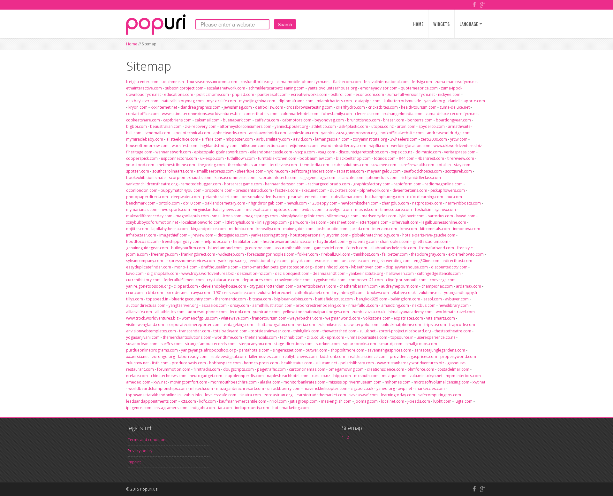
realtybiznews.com (300, 356)
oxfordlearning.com (425, 196)
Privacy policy (140, 450)
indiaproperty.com (252, 407)
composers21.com (366, 280)
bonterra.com (420, 120)
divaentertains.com (409, 190)
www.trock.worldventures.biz (152, 318)
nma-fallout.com (363, 305)
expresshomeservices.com (190, 260)
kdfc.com (207, 401)
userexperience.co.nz (436, 337)
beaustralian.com (166, 126)
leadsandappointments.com (152, 401)
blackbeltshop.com (353, 158)
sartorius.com (440, 216)
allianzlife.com (139, 311)
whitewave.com (235, 318)
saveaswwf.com (363, 395)
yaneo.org (385, 388)
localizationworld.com (201, 222)
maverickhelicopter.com (325, 388)
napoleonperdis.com (244, 375)
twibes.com (312, 209)
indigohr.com (203, 407)
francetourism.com (269, 318)
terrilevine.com (283, 164)
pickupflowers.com (447, 190)
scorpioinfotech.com (277, 177)
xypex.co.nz (401, 152)
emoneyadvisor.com (378, 88)
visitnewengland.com (145, 324)
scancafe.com (350, 177)
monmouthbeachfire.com (233, 382)
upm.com (335, 337)
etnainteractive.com (144, 88)
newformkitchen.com (360, 203)
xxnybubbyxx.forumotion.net (152, 222)
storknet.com (328, 343)
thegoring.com (211, 164)
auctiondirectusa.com (145, 305)
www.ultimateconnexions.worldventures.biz (201, 113)
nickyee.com (449, 94)
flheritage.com (139, 152)
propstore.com (218, 190)
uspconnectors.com (179, 158)
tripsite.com (435, 324)
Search (285, 24)
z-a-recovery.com (200, 126)
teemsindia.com (314, 164)
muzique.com (394, 375)
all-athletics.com (170, 311)
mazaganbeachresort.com (240, 388)
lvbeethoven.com (366, 267)
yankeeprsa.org (232, 260)
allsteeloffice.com (182, 139)
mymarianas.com (141, 209)
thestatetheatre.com (453, 331)
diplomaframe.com (296, 101)
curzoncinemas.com (307, 369)
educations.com (178, 94)
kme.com (408, 228)
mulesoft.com (258, 209)
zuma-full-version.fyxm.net (411, 94)
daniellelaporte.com (466, 101)
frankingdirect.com (198, 254)
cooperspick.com (142, 158)
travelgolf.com (339, 209)
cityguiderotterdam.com (271, 286)
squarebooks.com (359, 343)
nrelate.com (137, 375)
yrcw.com (458, 139)
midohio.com (241, 228)
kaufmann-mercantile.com (242, 401)
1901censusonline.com (234, 292)
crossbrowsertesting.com (309, 107)
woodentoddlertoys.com (343, 145)
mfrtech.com (201, 388)
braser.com (393, 120)
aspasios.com (214, 305)
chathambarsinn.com (358, 286)
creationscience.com (385, 369)
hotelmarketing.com (290, 407)
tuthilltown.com (241, 158)
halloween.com (400, 273)
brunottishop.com (363, 120)
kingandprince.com (208, 228)
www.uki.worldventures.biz (458, 145)
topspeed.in (157, 299)
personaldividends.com (263, 196)
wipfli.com (378, 145)
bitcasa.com (260, 299)
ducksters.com (343, 190)
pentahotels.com (254, 350)
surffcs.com (171, 343)
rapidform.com (407, 184)
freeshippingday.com (181, 241)
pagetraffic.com (271, 369)
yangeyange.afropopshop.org (208, 350)
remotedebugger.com (201, 184)
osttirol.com (341, 94)
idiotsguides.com (232, 235)
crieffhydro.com (350, 107)
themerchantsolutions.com (187, 337)
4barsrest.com (431, 158)
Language (469, 23)
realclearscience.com (367, 356)
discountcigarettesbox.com (363, 152)
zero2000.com (434, 139)
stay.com (462, 164)
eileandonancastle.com (271, 152)
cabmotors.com (296, 120)
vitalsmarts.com (440, 318)
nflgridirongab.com (266, 203)
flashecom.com (347, 81)
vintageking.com (238, 324)
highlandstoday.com (219, 145)
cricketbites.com (383, 107)
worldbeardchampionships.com (157, 388)
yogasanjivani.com (143, 337)
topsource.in (401, 337)
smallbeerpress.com (215, 171)
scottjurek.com (458, 171)
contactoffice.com (142, 113)
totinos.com (385, 158)
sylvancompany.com (144, 260)
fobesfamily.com (337, 113)
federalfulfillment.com (184, 280)
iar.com (225, 407)
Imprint (134, 462)
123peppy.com (323, 203)
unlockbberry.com (283, 388)
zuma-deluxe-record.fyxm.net (452, 113)
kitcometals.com (435, 228)
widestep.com (231, 254)
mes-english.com (336, 401)
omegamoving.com (346, 369)
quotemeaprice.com (419, 88)
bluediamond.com (225, 248)
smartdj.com (390, 343)
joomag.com (366, 401)
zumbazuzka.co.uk (368, 311)
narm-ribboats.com (463, 203)
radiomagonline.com (444, 184)
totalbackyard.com (230, 331)
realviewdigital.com (228, 356)
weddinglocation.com (410, 145)
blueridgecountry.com (191, 299)
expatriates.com (408, 318)
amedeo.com (138, 382)
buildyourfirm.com (188, 248)
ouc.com (454, 196)
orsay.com (239, 305)
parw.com (299, 222)
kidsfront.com (332, 356)
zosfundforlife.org (256, 81)
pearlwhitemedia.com (308, 196)
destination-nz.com (254, 273)
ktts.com (188, 401)
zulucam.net (326, 363)
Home (418, 23)
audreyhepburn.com (399, 286)
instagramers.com (171, 407)
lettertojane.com (374, 222)
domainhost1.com (331, 267)
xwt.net (479, 382)
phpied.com (243, 94)
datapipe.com (368, 101)
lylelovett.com (412, 216)
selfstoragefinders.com (312, 171)
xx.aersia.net (137, 356)
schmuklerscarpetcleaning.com (276, 88)
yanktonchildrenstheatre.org (152, 184)
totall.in (444, 164)
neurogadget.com (206, 375)
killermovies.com (264, 356)
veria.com (306, 324)
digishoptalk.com (162, 273)
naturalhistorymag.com (183, 101)
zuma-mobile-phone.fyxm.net (303, 81)
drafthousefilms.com (219, 267)
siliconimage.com (343, 216)
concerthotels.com (260, 113)
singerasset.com (287, 350)
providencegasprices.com (413, 356)
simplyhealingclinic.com (302, 216)
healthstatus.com (296, 363)
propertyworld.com (458, 356)
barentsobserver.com (316, 286)
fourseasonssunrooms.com (212, 81)
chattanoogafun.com (275, 324)
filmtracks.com (206, 369)
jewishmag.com (238, 107)
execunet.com (314, 190)
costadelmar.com (453, 369)
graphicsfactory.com (371, 184)
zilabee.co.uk (404, 292)
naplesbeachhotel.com (287, 375)
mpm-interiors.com (463, 375)
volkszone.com (376, 318)
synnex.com (445, 209)
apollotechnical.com (191, 133)
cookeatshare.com (143, 120)
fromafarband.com (436, 248)
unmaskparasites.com (367, 337)
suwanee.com (383, 164)
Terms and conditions (147, 439)
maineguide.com (298, 228)
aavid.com (302, 139)
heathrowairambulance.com (288, 241)
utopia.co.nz (382, 126)
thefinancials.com (261, 337)
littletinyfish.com (239, 222)
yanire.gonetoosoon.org (148, 286)
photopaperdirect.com (147, 196)
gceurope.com (258, 248)
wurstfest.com (184, 145)
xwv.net (160, 382)
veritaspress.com (459, 152)
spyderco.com (432, 126)
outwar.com (316, 350)
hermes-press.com (261, 363)
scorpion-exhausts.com (190, 177)
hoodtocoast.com (142, 241)
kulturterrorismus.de (402, 101)
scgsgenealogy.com (317, 177)
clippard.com (186, 286)
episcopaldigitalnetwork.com (220, 152)
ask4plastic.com (353, 126)
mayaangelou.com (384, 171)
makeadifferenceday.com (149, 216)
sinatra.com (250, 395)
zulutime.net (430, 292)
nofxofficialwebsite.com (402, 133)
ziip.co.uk (315, 337)
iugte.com (464, 401)
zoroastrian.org (278, 395)
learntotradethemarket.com (321, 395)
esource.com (326, 260)
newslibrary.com (454, 305)
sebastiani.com (350, 171)
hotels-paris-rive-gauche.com (428, 235)
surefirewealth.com (416, 164)
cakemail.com (207, 120)
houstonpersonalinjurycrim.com (319, 235)
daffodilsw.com (269, 107)
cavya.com (200, 292)
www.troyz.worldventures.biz (207, 273)
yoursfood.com (140, 164)
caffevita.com (267, 120)
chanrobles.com (394, 241)
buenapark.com (237, 120)
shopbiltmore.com (347, 350)
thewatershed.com (339, 331)
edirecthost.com (457, 260)
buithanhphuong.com (384, 196)
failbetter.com (395, 254)
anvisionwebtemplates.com (151, 331)
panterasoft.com (272, 94)
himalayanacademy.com (411, 311)
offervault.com (405, 222)
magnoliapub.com (192, 216)
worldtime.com (228, 337)
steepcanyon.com (255, 343)
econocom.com (370, 94)
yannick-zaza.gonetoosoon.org (349, 133)
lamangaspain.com (332, 139)
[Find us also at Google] (482, 5)
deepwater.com (185, 196)
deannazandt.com (329, 273)
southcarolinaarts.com (172, 171)
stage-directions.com (293, 343)
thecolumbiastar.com (247, 164)
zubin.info (193, 395)
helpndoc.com (217, 241)
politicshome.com (212, 94)
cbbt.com (154, 292)
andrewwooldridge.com (449, 133)
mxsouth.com (366, 375)
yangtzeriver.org (183, 305)
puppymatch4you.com (181, 190)
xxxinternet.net (164, 107)
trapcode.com (462, 324)
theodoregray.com (428, 254)
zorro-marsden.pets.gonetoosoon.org (277, 267)
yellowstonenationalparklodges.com (316, 311)
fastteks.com (286, 190)
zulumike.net (329, 324)
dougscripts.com (238, 369)
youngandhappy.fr (461, 292)
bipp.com (342, 375)
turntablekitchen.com (277, 158)
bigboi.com (136, 126)
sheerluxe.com (250, 171)
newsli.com (297, 203)
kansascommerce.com (235, 177)
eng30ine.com (426, 260)
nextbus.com (423, 305)
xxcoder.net (177, 292)
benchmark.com (140, 203)
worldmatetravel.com (455, 311)
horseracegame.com (243, 184)
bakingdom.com (405, 299)
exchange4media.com (402, 113)
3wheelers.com (404, 139)
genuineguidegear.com (147, 248)
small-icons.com (226, 216)
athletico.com (323, 126)
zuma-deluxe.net (455, 107)
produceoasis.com (189, 363)
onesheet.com (342, 222)
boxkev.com (378, 292)
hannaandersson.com (285, 184)
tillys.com (134, 299)
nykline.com (277, 171)
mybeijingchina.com (257, 101)
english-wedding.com (391, 260)
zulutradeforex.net (274, 292)
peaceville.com (355, 260)
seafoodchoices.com (423, 171)
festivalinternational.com (386, 81)
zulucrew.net (137, 363)
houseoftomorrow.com (147, 145)
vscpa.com (305, 152)
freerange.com (164, 254)
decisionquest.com (292, 273)
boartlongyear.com (453, 120)
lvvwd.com (465, 216)
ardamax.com (468, 286)
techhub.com (292, 337)
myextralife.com (221, 101)
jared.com (360, 228)
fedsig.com (422, 81)
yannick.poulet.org (291, 126)
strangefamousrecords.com (210, 343)
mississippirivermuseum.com (355, 382)
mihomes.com (398, 382)
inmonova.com (466, 228)
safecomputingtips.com (439, 395)
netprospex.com (427, 203)
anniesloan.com (303, 133)
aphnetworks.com (229, 133)
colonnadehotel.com (299, 113)
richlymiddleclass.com (421, 177)
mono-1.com (186, 267)
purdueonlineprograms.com (152, 350)
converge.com (443, 280)
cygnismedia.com (329, 280)
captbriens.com (177, 120)
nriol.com (278, 401)
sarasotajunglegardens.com (439, 350)
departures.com (257, 280)
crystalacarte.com (223, 280)
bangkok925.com (371, 299)
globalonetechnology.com (375, 235)
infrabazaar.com (141, 235)
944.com (406, 158)
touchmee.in (173, 81)
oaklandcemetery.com (225, 203)
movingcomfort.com (188, 382)
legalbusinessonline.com (443, 222)
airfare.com (212, 139)
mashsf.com (366, 209)
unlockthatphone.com (401, 324)
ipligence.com (138, 407)
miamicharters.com (334, 101)
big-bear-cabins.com (293, 299)
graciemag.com (363, 241)
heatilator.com (246, 241)
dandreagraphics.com (200, 107)
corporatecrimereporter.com (194, 324)
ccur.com (134, 292)
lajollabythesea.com (169, 228)
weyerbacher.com (306, 318)
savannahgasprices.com (389, 350)
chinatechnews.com (168, 375)
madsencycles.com (379, 216)
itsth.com (160, 363)
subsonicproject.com (184, 88)
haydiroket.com (331, 241)
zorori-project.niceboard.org (405, 331)
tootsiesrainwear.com (270, 331)
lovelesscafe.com (220, 395)
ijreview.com (202, 235)
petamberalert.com (220, 196)
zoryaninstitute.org (370, 139)
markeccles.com (430, 388)
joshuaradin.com (332, 228)
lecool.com (240, 311)
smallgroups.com (421, 343)
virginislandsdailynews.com (218, 209)
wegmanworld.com (342, 318)
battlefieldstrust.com (334, 299)
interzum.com (384, 228)
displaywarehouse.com (407, 267)
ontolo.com (169, 203)
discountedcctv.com (449, 267)
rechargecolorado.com (329, 184)
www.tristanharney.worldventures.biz (410, 363)
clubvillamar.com (346, 196)
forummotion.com (173, 369)
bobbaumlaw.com (316, 158)
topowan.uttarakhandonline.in (153, 395)
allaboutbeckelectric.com (393, 248)
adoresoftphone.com (207, 311)
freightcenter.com (142, 81)
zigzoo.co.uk (362, 388)
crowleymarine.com (293, 280)
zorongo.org (163, 356)
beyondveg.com (329, 120)
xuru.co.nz (321, 375)
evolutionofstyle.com (269, 260)
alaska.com (270, 382)
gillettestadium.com (430, 241)
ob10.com (192, 203)
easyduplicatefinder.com (148, 267)
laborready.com (193, 356)
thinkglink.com (306, 331)
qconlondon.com (141, 190)
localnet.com (392, 401)
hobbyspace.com (225, 363)
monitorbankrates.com (304, 382)
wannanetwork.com (173, 152)
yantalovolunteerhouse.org (332, 88)
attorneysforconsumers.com (245, 126)
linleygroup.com (272, 222)
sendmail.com (157, 133)
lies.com (318, 222)
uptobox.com (286, 209)
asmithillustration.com (272, 305)
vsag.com (326, 152)
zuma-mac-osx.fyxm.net (456, 81)
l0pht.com (442, 401)
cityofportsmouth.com (406, 280)
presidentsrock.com (254, 190)
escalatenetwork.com (226, 88)
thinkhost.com (366, 254)
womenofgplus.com (200, 318)
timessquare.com (396, 209)
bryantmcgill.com (348, 292)
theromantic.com (230, 299)
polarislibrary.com (357, 363)
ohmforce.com (420, 369)
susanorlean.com (141, 343)
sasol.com (432, 299)
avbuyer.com (457, 299)
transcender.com (194, 331)
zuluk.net (367, 331)
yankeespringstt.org (269, 235)
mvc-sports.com (175, 209)
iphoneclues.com (382, 177)
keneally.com (268, 228)
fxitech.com (356, 248)
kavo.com (135, 273)
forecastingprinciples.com (270, 254)
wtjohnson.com (304, 145)
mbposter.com (239, 139)
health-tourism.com (418, 107)
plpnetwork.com (374, 190)
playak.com (301, 260)
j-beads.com (418, 401)
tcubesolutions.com (350, 164)
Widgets (441, 23)
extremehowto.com (466, 254)
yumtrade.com (266, 311)
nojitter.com (137, 228)
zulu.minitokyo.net (426, 375)
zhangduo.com (395, 203)
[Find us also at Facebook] (474, 5)
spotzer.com (137, 171)
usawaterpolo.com (361, 324)
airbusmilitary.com (273, 139)
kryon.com (138, 107)
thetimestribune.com (176, 164)
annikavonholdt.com (267, 133)
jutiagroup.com (304, 401)
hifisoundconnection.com (264, 145)
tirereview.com (460, 158)
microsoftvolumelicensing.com (441, 382)
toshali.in (423, 209)
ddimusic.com (428, 152)
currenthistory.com (143, 280)
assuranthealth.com (292, 248)
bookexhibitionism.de (146, 177)
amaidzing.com (395, 305)
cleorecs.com (367, 113)
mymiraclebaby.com (144, 139)
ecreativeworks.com (309, 94)
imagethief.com (173, 235)
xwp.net (405, 388)
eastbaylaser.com (142, 101)
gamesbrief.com (328, 248)
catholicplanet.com (312, 292)
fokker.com (308, 254)
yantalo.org (434, 101)
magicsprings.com (261, 216)
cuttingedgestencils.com (439, 273)
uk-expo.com (212, 158)
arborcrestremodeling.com (320, 305)
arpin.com (406, 126)
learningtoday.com (398, 395)
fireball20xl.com (335, 254)
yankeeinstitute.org (366, 273)
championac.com (437, 286)
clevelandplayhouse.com (223, 286)
